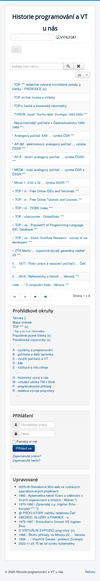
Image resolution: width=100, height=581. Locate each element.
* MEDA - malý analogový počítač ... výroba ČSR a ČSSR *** (48, 171)
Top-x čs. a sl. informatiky (29, 331)
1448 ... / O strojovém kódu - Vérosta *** (40, 284)
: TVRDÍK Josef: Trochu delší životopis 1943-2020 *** (49, 114)
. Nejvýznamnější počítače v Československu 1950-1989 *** (48, 124)
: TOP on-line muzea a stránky (33, 97)
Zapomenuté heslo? (26, 460)
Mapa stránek (22, 322)
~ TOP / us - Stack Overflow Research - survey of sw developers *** (49, 239)
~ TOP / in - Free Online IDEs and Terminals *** (45, 191)
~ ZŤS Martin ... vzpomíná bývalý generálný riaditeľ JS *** (48, 252)
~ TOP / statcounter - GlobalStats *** (38, 216)
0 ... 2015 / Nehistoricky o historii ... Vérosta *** (45, 276)
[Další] (36, 297)
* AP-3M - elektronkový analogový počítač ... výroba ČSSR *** (49, 146)
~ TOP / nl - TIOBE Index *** (32, 208)
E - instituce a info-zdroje (30, 367)
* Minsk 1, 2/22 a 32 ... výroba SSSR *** (40, 182)
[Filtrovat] (68, 66)
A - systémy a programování (33, 350)
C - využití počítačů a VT (30, 358)
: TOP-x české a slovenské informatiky (39, 105)
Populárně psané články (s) (32, 335)
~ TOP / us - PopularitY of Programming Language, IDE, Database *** (48, 227)
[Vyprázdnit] (79, 66)
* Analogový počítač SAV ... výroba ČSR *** (43, 135)
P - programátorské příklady (32, 386)
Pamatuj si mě (27, 441)
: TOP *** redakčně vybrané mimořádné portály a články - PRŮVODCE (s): (46, 86)
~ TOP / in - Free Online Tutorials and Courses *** (47, 199)
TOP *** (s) (20, 327)
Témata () (19, 318)
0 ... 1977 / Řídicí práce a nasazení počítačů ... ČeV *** (49, 265)
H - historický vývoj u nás (31, 377)
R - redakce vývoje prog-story (33, 390)
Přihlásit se (24, 448)
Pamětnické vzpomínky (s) (31, 340)
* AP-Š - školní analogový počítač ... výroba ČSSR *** (48, 159)
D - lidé (18, 363)
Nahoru (90, 571)
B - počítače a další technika (33, 354)
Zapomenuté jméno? (27, 456)
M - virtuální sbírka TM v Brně (34, 382)
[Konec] (46, 297)
